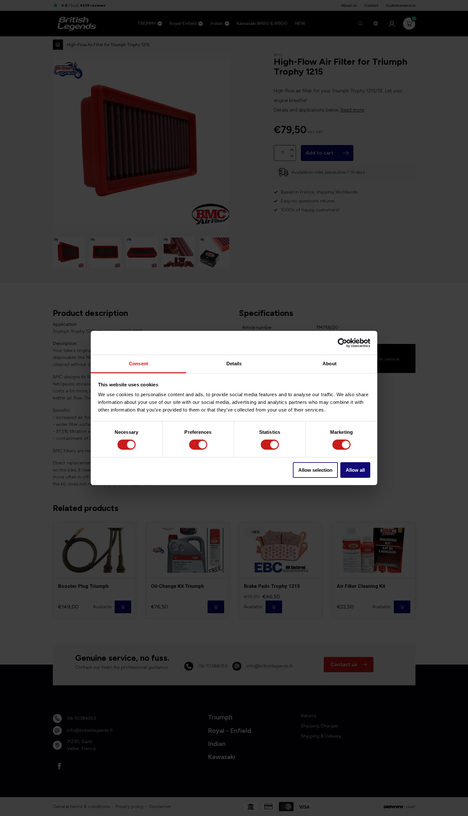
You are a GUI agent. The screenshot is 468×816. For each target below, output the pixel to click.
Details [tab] (234, 363)
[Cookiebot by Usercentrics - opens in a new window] (342, 342)
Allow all (355, 470)
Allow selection (315, 470)
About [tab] (330, 363)
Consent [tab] (138, 363)
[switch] (198, 445)
